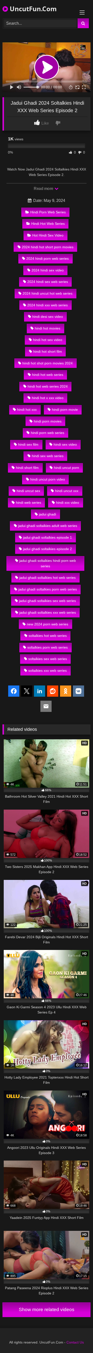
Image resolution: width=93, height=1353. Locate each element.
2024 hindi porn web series (47, 258)
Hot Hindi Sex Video (47, 235)
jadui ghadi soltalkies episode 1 (47, 537)
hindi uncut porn (66, 468)
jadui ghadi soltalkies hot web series (47, 578)
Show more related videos (46, 1309)
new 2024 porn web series (47, 624)
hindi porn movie (65, 410)
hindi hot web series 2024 (48, 386)
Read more (44, 188)
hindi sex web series (47, 456)
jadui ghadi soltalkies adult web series (47, 526)
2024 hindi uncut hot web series (47, 293)
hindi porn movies (48, 421)
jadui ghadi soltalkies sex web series (47, 601)
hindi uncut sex (28, 491)
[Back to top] (77, 1338)
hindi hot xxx (27, 410)
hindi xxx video (67, 503)
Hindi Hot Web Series (48, 224)
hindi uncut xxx (66, 491)
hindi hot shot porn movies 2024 (47, 363)
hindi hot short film (47, 351)
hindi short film (27, 468)
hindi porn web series (47, 433)
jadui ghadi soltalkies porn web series (47, 589)
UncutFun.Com (32, 8)
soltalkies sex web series (47, 659)
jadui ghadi (47, 514)
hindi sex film (28, 444)
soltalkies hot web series (48, 636)
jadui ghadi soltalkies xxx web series (47, 612)
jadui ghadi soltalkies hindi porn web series (47, 563)
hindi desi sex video (47, 317)
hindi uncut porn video (47, 479)
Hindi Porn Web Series (48, 212)
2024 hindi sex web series (47, 282)
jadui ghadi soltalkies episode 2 (47, 549)
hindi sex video (65, 444)
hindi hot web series (47, 375)
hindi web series (28, 503)
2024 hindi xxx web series (47, 305)
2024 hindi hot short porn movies (47, 247)
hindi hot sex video (47, 340)
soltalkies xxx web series (47, 671)
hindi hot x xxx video (47, 398)
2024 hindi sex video (47, 270)
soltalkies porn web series (47, 647)
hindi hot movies (47, 328)
